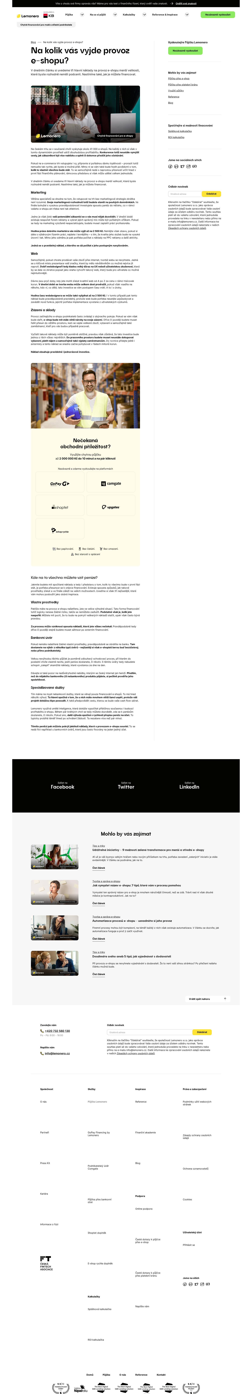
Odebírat (211, 193)
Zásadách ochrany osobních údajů (187, 228)
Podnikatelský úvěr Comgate (98, 1167)
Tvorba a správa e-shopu (106, 881)
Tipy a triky (98, 845)
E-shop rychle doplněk (100, 1263)
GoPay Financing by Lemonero (99, 1134)
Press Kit (45, 1163)
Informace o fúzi (49, 1224)
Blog (33, 42)
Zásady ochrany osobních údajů (197, 1136)
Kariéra (44, 1193)
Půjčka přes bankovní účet (99, 1201)
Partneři (44, 1132)
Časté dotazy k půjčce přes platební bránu (147, 1274)
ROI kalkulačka (96, 1339)
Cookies (187, 1199)
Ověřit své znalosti (186, 3)
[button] (75, 15)
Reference (140, 1101)
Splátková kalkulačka (99, 1309)
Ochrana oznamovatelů (195, 1168)
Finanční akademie (145, 1132)
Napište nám (142, 1306)
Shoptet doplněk (97, 1232)
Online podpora (143, 1208)
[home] (35, 14)
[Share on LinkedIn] (189, 786)
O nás (43, 1101)
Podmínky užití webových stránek (197, 1103)
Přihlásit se (189, 1245)
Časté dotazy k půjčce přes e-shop (147, 1241)
